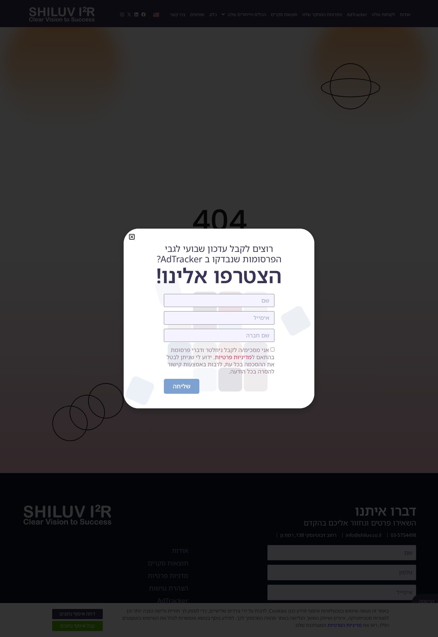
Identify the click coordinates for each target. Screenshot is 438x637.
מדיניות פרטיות (233, 357)
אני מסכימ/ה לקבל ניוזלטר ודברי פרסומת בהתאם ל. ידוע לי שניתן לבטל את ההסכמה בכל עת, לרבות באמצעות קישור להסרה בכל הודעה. (220, 361)
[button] (132, 237)
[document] (219, 318)
